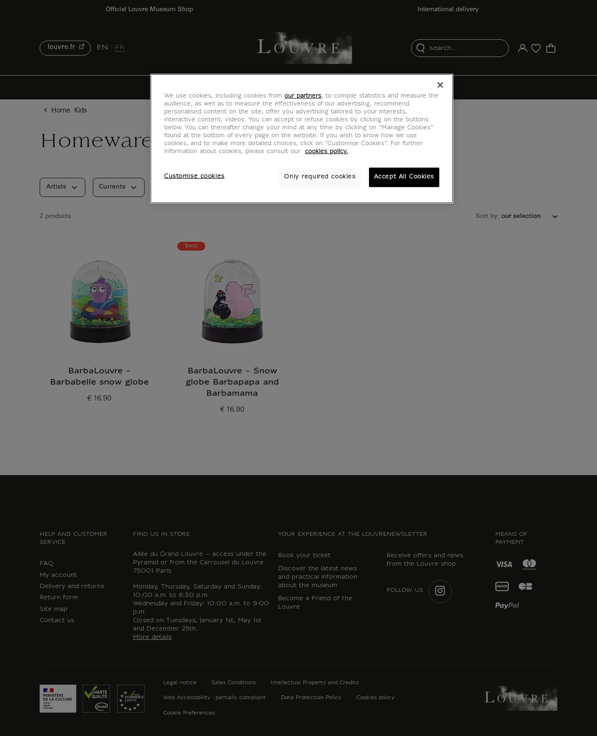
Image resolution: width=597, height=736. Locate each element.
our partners (303, 96)
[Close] (440, 85)
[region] (301, 138)
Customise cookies (194, 176)
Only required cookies (319, 177)
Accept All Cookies (404, 177)
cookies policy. (326, 151)
